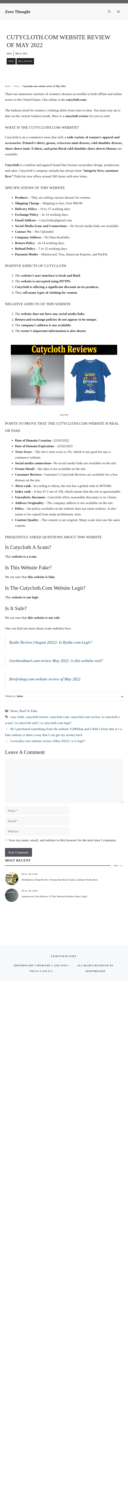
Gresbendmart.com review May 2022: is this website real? (56, 661)
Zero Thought (17, 11)
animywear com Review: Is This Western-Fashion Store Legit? (55, 896)
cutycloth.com (59, 717)
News (11, 61)
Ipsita (9, 53)
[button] (109, 12)
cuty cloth (17, 717)
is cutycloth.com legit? (56, 723)
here (68, 628)
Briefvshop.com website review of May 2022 (44, 679)
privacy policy (41, 971)
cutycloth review (37, 717)
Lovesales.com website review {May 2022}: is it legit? (47, 741)
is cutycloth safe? (27, 723)
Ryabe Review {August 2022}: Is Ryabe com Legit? (50, 642)
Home (8, 86)
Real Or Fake (25, 61)
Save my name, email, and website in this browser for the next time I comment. (62, 840)
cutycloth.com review (85, 717)
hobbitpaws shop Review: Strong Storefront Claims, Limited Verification (60, 879)
